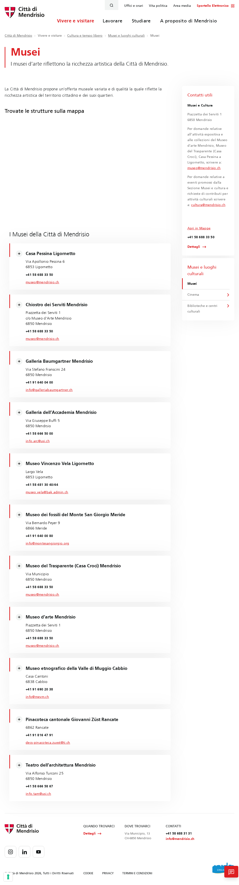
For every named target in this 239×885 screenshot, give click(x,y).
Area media (182, 6)
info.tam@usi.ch (38, 794)
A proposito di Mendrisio (188, 21)
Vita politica (158, 6)
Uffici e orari (133, 6)
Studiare (141, 21)
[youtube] (38, 852)
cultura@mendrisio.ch (208, 205)
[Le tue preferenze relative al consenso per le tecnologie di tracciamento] (8, 876)
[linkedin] (24, 852)
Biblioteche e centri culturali (202, 308)
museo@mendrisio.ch (42, 282)
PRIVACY (108, 873)
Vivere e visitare (75, 21)
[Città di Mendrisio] (24, 15)
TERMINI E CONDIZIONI (137, 873)
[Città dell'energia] (223, 869)
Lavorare (112, 21)
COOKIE (88, 873)
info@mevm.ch (37, 697)
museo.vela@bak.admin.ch (47, 492)
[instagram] (10, 852)
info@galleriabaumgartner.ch (49, 390)
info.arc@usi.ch (38, 441)
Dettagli (193, 247)
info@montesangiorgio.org (47, 543)
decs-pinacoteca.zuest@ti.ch (48, 743)
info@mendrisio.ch (180, 839)
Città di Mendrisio (18, 36)
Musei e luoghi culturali (126, 36)
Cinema (193, 295)
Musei (192, 284)
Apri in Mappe (199, 228)
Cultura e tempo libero (84, 36)
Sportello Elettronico (213, 6)
